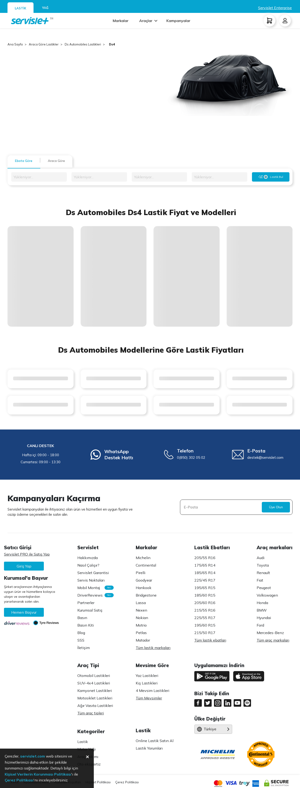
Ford (260, 625)
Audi (260, 557)
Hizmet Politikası (98, 782)
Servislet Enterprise (275, 8)
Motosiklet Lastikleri (94, 698)
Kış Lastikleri (147, 683)
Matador (143, 640)
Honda (262, 602)
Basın (82, 617)
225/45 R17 (204, 580)
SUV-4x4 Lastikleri (93, 683)
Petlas (141, 632)
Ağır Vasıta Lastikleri (95, 705)
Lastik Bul (276, 177)
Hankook (143, 587)
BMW (262, 610)
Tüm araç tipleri (90, 713)
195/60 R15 (204, 625)
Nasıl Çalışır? (88, 565)
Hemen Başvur (24, 612)
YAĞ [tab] (45, 8)
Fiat (260, 580)
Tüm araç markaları (273, 640)
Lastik (82, 741)
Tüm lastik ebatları (210, 640)
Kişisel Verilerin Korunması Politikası (38, 774)
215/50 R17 (204, 632)
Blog (81, 632)
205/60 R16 (204, 602)
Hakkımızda (87, 557)
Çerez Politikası (127, 782)
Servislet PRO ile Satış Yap (27, 554)
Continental (146, 565)
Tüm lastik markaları (153, 647)
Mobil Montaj (93, 587)
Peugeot (264, 587)
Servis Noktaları (91, 580)
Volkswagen (267, 595)
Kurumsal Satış (89, 610)
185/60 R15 (204, 595)
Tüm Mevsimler (149, 698)
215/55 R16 (204, 610)
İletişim (83, 647)
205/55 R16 (204, 557)
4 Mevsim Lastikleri (152, 690)
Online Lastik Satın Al (154, 740)
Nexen (141, 610)
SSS (80, 640)
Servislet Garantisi (93, 572)
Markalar (120, 20)
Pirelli (140, 572)
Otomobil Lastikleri (93, 675)
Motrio (141, 625)
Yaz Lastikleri (147, 675)
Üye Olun (276, 507)
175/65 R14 (204, 565)
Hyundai (264, 617)
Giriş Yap (24, 566)
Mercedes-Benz (270, 632)
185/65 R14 (204, 572)
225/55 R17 (204, 617)
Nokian (142, 617)
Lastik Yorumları (149, 748)
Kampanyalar (178, 20)
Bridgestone (146, 595)
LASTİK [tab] (20, 8)
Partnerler (85, 602)
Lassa (141, 602)
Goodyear (144, 580)
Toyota (263, 565)
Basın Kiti (85, 625)
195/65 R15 (204, 587)
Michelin (143, 557)
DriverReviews (93, 595)
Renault (263, 572)
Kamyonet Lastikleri (94, 690)
